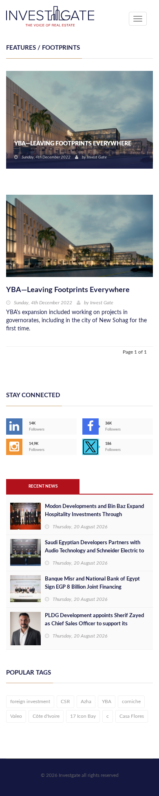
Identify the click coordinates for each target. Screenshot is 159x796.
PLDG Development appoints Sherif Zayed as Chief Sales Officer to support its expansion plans (94, 624)
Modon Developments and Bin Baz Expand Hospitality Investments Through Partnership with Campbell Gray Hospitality (95, 515)
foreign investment (30, 701)
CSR (65, 701)
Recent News (43, 486)
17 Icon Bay (83, 716)
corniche (131, 701)
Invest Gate (97, 157)
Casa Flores (131, 716)
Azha (86, 701)
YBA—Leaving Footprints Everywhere (72, 144)
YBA (106, 701)
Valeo (16, 716)
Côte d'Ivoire (46, 716)
